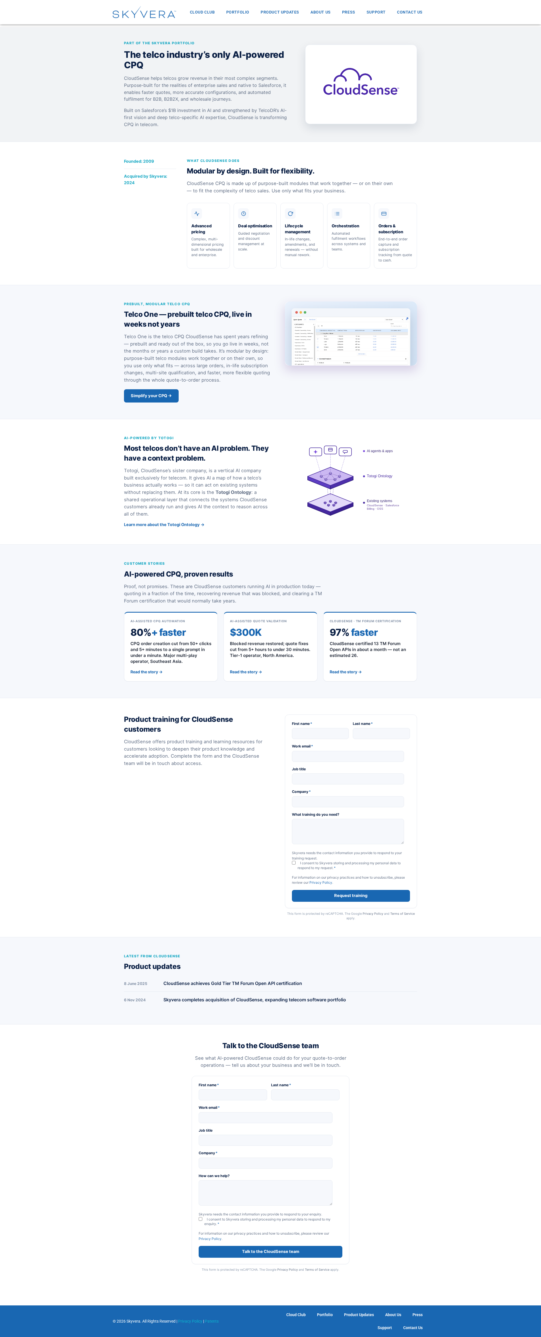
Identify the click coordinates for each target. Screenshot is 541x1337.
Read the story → (146, 671)
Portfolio (237, 12)
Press (348, 12)
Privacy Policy (320, 882)
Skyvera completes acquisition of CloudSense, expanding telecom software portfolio (254, 999)
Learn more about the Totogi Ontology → (164, 524)
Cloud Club (202, 12)
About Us (321, 12)
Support (376, 12)
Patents (212, 1321)
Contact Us (410, 12)
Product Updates (280, 12)
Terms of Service (402, 914)
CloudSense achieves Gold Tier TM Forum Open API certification (232, 983)
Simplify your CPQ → (151, 395)
